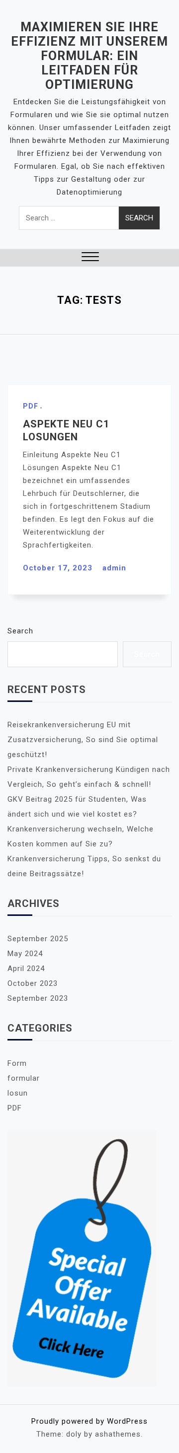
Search (20, 630)
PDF (30, 406)
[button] (90, 258)
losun (17, 1093)
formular (23, 1078)
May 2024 (25, 953)
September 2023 (37, 998)
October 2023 (32, 983)
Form (17, 1063)
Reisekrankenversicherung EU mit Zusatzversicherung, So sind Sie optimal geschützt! (82, 739)
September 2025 (37, 938)
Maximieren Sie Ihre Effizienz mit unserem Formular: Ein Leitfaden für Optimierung (89, 56)
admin (114, 567)
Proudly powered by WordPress (89, 1421)
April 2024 (26, 968)
